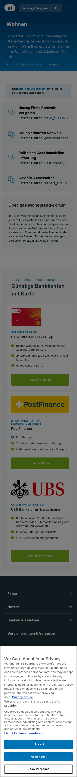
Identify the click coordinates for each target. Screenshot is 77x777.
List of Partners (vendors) (23, 733)
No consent (38, 756)
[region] (38, 711)
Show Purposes (39, 769)
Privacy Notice (22, 697)
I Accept (38, 744)
